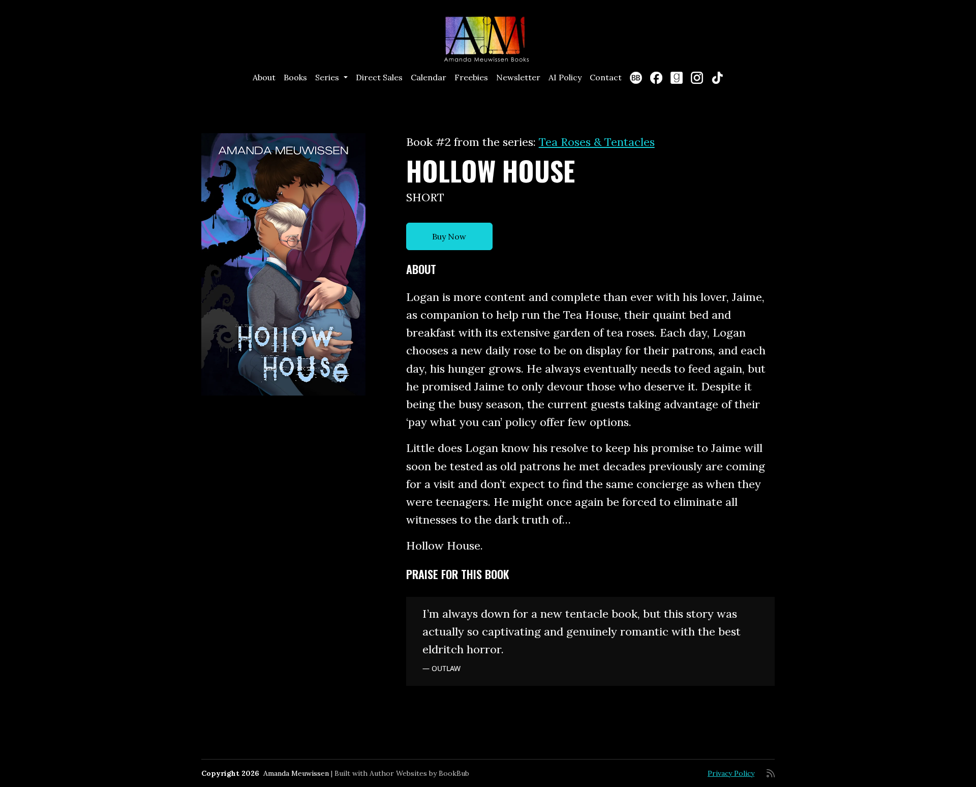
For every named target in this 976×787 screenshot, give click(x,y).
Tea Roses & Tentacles (597, 142)
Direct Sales (379, 77)
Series (328, 77)
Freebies (471, 77)
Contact (606, 77)
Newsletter (518, 77)
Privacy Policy (731, 773)
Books (295, 77)
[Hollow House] (283, 264)
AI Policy (565, 77)
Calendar (428, 77)
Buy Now (449, 236)
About (264, 77)
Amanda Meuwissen (296, 773)
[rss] (771, 773)
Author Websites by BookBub (419, 773)
